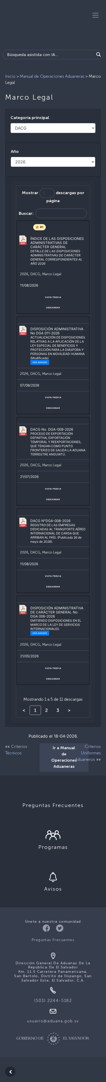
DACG (35, 274)
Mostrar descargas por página (53, 197)
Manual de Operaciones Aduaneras (52, 76)
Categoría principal (30, 118)
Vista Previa (53, 297)
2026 (24, 274)
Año (15, 152)
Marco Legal (51, 274)
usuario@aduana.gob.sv (53, 1020)
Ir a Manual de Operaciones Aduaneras (64, 757)
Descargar (53, 307)
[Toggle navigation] (95, 15)
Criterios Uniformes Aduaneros (88, 753)
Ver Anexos (39, 362)
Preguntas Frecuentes (53, 940)
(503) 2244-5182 (53, 1000)
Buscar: (26, 213)
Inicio (10, 76)
